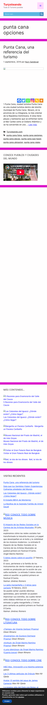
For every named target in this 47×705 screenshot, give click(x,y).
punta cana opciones (32, 135)
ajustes (21, 697)
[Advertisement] (23, 285)
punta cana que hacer (31, 139)
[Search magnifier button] (42, 14)
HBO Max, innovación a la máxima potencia (23, 667)
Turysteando (12, 4)
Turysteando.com (14, 132)
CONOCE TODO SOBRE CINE (26, 660)
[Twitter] (24, 101)
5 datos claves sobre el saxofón (18, 558)
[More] (41, 101)
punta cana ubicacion (13, 142)
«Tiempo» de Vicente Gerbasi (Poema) (21, 629)
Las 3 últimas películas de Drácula (19, 674)
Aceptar (7, 701)
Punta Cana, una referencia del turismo (18, 52)
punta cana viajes (32, 142)
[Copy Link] (37, 101)
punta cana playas (11, 139)
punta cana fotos (14, 135)
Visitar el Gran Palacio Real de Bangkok (21, 453)
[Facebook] (19, 101)
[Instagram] (32, 101)
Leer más (32, 125)
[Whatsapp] (28, 101)
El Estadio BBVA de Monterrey (17, 500)
